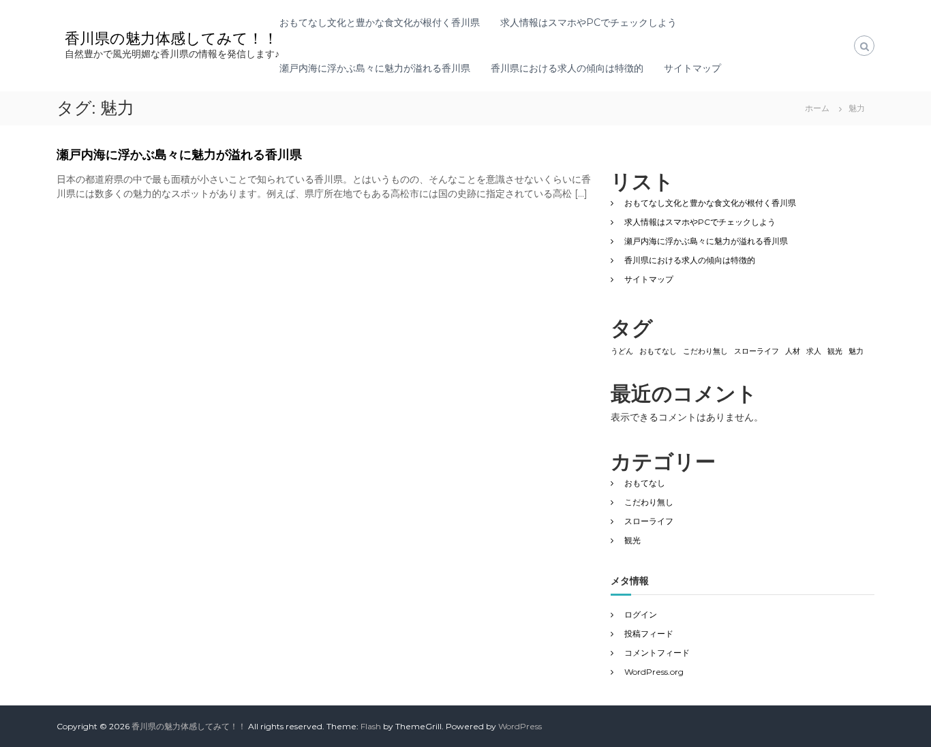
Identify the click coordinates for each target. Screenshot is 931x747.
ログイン (640, 614)
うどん (622, 351)
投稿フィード (648, 633)
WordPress (520, 726)
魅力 (856, 351)
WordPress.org (654, 672)
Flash (371, 726)
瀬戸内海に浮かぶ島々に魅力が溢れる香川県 (374, 68)
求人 (813, 351)
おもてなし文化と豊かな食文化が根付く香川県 (379, 22)
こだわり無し (705, 351)
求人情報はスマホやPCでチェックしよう (588, 22)
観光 (834, 351)
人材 (792, 351)
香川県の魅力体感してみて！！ (171, 38)
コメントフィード (657, 652)
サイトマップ (692, 68)
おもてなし (658, 351)
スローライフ (756, 351)
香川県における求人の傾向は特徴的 (567, 68)
